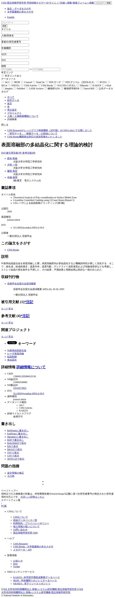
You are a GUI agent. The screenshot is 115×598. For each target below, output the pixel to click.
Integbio (8, 88)
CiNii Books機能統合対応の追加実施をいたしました (34, 136)
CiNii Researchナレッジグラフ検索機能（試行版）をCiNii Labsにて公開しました (49, 130)
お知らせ (18, 561)
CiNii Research (20, 543)
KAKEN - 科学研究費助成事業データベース (36, 577)
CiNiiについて (20, 517)
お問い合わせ (20, 529)
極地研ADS (53, 88)
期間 (3, 66)
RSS (15, 564)
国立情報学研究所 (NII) (25, 533)
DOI (3, 60)
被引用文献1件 (14, 153)
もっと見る (7, 308)
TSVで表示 (13, 452)
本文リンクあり (13, 75)
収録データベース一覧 (25, 520)
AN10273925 (19, 388)
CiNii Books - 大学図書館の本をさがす (33, 546)
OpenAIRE (89, 88)
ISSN (3, 54)
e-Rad (108, 85)
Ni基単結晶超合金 (16, 350)
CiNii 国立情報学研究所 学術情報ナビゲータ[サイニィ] (30, 3)
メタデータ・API (22, 549)
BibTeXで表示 (14, 449)
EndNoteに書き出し (17, 433)
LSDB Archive (36, 88)
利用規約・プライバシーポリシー (31, 523)
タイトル (6, 29)
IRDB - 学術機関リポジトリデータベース (35, 580)
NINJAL (15, 85)
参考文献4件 (28, 153)
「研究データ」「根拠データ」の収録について (32, 133)
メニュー (100, 3)
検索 (109, 3)
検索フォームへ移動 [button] (83, 3)
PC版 (4, 506)
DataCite (40, 82)
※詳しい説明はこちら (32, 497)
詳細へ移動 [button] (66, 3)
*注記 (28, 302)
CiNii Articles (30, 85)
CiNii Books (47, 85)
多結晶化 (12, 360)
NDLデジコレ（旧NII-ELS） (80, 82)
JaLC (7, 82)
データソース (8, 79)
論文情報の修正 (15, 473)
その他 (10, 476)
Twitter (16, 566)
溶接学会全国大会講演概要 (21, 283)
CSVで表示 (13, 456)
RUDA (103, 82)
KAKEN (97, 85)
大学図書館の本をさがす (20, 12)
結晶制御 (12, 356)
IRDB (17, 82)
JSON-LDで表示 (15, 459)
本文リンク (7, 72)
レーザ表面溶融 (15, 353)
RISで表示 (12, 446)
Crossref (28, 82)
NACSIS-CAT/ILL (66, 85)
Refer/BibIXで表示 (16, 443)
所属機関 (6, 48)
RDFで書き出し (15, 440)
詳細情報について (31, 367)
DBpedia (84, 85)
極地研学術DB (71, 88)
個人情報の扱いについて (26, 526)
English (10, 17)
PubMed (20, 88)
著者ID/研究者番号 (11, 42)
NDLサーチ (55, 82)
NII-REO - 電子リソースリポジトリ (31, 583)
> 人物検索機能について (25, 116)
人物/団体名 (7, 35)
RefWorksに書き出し (18, 430)
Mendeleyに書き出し (18, 437)
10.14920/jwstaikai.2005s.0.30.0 (28, 393)
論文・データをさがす (19, 8)
